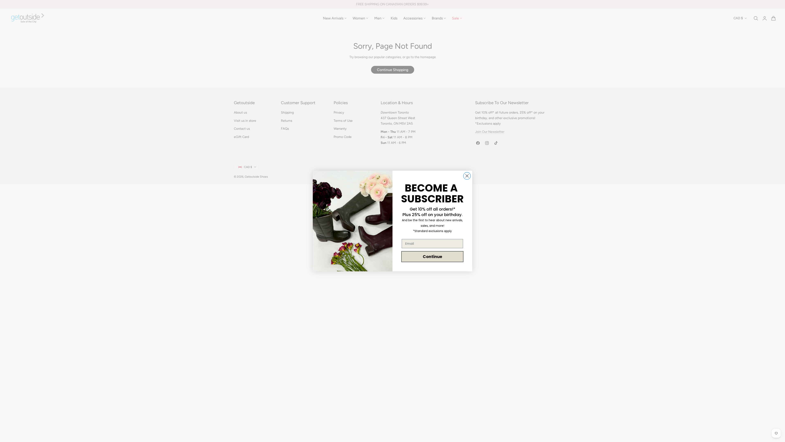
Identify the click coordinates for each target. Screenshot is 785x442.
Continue (432, 256)
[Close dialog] (467, 175)
